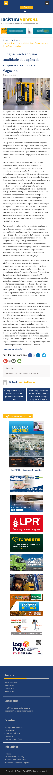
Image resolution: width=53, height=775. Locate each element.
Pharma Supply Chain (13, 739)
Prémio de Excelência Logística (17, 762)
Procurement (10, 730)
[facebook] (28, 11)
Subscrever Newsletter (32, 470)
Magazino (32, 373)
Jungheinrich (23, 373)
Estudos (7, 754)
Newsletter (9, 691)
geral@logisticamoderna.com (17, 708)
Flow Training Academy (14, 756)
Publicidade (9, 685)
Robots (40, 373)
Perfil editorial (10, 682)
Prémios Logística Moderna (15, 759)
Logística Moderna (27, 382)
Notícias (11, 368)
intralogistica (13, 373)
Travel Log (8, 736)
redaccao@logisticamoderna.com (18, 711)
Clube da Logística (12, 733)
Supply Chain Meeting (13, 727)
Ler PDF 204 (16, 470)
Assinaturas (9, 688)
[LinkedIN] (24, 11)
